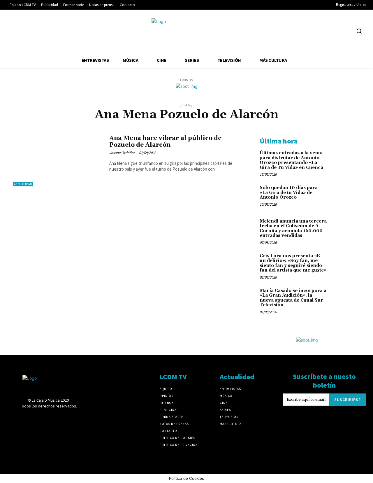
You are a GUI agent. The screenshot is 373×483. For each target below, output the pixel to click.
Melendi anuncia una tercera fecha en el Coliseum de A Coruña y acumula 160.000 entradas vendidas (293, 228)
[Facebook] (282, 31)
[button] (359, 31)
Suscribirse (347, 399)
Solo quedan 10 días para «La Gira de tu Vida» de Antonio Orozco (289, 192)
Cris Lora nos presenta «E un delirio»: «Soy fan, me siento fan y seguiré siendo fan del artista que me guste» (293, 263)
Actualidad (23, 184)
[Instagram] (303, 31)
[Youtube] (347, 31)
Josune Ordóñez (122, 152)
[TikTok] (325, 31)
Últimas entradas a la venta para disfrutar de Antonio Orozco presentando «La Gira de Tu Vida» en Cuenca (291, 160)
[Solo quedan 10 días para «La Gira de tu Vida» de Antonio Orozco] (342, 196)
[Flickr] (292, 31)
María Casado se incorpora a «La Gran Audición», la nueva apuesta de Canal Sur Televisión (293, 298)
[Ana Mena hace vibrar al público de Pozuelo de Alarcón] (58, 159)
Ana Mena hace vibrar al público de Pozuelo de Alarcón (165, 141)
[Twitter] (336, 31)
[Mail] (314, 31)
